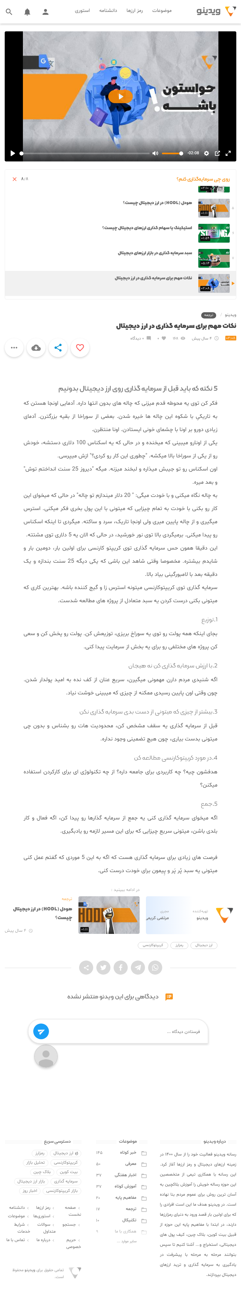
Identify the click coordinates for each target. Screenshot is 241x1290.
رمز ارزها (134, 11)
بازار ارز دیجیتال (31, 1182)
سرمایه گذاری (66, 1182)
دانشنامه (108, 11)
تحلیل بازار (35, 1163)
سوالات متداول (46, 1228)
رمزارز (179, 945)
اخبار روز (30, 1191)
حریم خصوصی (73, 1243)
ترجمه (208, 315)
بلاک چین (42, 1172)
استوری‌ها (44, 1216)
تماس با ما (18, 1240)
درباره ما (46, 1240)
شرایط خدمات (22, 1228)
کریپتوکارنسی (153, 945)
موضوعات (162, 11)
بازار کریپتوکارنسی (62, 1191)
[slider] (84, 153)
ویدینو (230, 315)
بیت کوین (69, 1172)
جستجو (71, 1225)
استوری (82, 11)
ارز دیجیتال (203, 945)
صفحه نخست (73, 1211)
